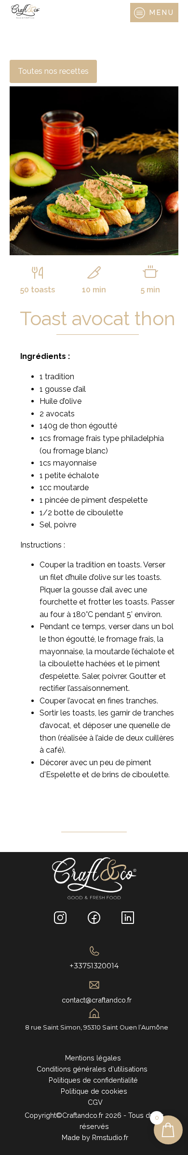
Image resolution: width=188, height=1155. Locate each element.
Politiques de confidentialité (94, 1080)
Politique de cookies (94, 1091)
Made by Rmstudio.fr (94, 1137)
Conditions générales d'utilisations (94, 1069)
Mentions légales (94, 1058)
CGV (94, 1102)
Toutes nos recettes (53, 71)
